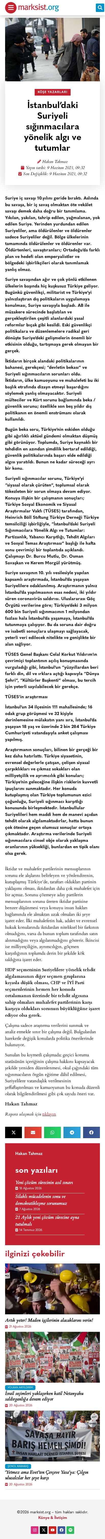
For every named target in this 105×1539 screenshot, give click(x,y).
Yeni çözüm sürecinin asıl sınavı (44, 1183)
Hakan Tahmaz (55, 162)
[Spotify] (70, 1530)
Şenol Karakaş (18, 1466)
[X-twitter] (43, 1530)
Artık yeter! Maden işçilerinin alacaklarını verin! (49, 1321)
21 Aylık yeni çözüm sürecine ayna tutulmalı (47, 1221)
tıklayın (49, 1114)
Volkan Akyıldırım (20, 1387)
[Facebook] (61, 1530)
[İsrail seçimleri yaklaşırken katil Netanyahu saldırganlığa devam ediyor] (52, 1357)
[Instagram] (34, 1530)
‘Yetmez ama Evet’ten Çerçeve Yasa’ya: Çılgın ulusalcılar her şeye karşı (46, 1475)
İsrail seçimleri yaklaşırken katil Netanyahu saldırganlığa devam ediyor (44, 1396)
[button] (100, 8)
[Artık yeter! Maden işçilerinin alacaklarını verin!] (52, 1288)
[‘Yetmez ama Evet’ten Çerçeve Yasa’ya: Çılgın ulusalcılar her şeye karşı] (52, 1436)
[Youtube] (52, 1530)
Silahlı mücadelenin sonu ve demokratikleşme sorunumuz (41, 1200)
